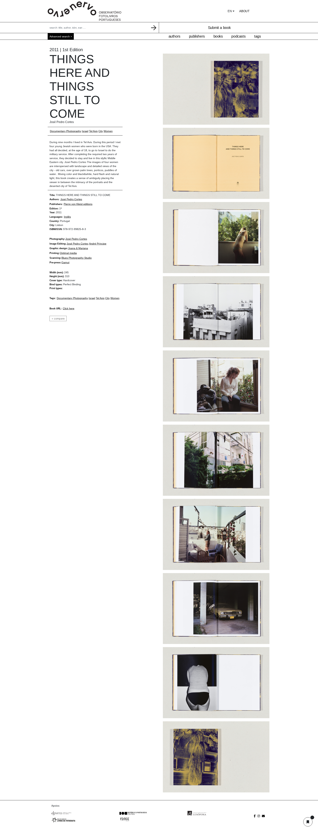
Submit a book (219, 28)
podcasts (238, 36)
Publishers (197, 36)
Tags (257, 36)
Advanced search (60, 36)
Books (218, 36)
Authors (174, 36)
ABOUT (244, 11)
